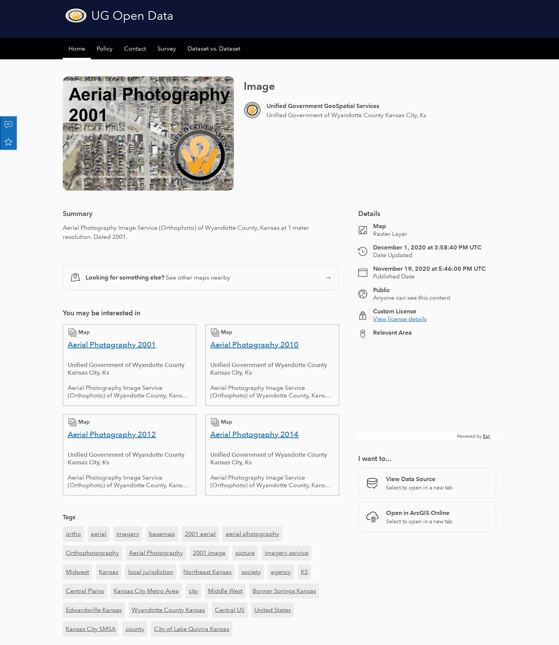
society (251, 571)
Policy (105, 48)
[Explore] (427, 392)
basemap (162, 533)
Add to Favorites (8, 141)
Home (76, 48)
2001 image (209, 552)
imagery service (286, 552)
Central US (230, 609)
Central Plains (85, 590)
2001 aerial (200, 533)
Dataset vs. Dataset (213, 48)
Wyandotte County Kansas (168, 609)
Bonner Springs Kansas (284, 590)
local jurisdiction (150, 571)
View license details (400, 318)
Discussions (8, 124)
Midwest (77, 571)
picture (245, 552)
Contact (135, 48)
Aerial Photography (156, 552)
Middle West (225, 590)
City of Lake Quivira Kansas (191, 628)
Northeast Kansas (207, 571)
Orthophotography (92, 552)
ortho (73, 533)
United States (272, 609)
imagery (127, 533)
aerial (98, 533)
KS (304, 571)
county (134, 628)
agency (281, 571)
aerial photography (252, 533)
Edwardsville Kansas (94, 609)
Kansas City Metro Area (146, 590)
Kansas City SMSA (91, 628)
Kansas (108, 571)
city (193, 590)
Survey (166, 48)
